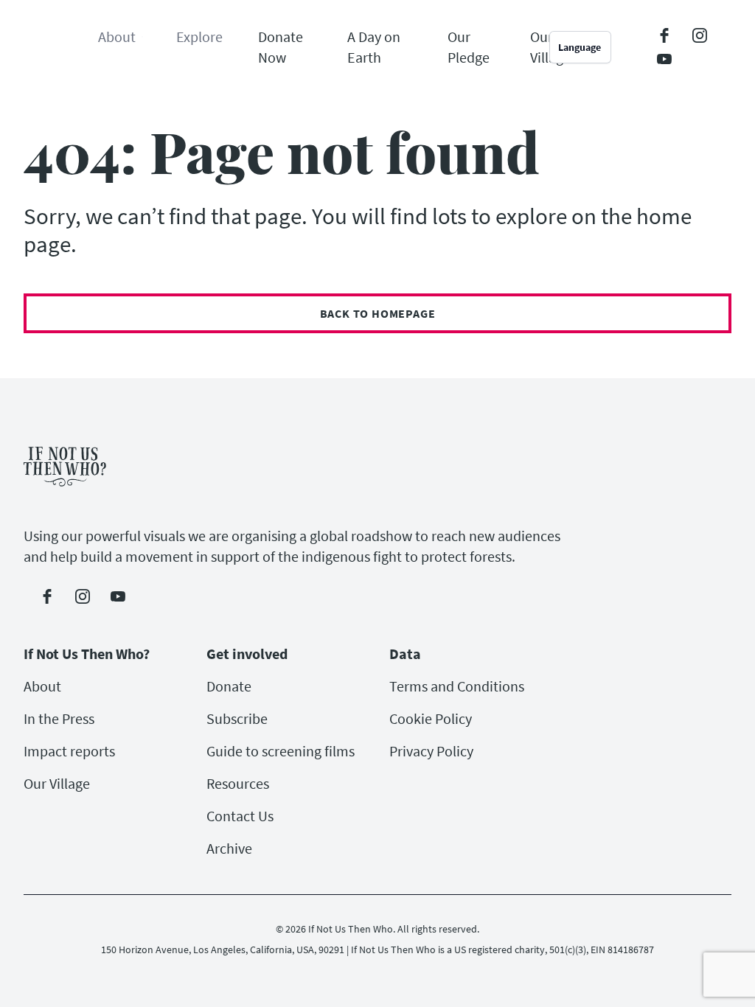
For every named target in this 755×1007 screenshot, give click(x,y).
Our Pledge (469, 46)
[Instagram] (699, 35)
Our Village (57, 783)
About (42, 686)
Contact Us (240, 815)
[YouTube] (664, 59)
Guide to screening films (280, 751)
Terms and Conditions (456, 686)
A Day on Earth (373, 46)
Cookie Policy (430, 718)
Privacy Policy (431, 751)
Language (579, 47)
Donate (228, 686)
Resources (237, 783)
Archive (229, 848)
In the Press (59, 718)
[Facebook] (664, 35)
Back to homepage (378, 313)
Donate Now (280, 46)
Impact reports (69, 751)
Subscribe (237, 718)
